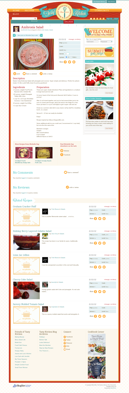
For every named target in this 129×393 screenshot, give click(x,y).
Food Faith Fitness (21, 345)
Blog (16, 14)
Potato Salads (81, 25)
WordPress (113, 388)
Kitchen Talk (43, 339)
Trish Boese (55, 209)
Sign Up (109, 18)
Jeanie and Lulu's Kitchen (23, 353)
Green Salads (38, 25)
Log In (116, 18)
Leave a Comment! (73, 172)
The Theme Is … (44, 351)
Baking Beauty (19, 337)
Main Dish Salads (55, 25)
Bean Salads (15, 25)
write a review (47, 73)
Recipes (29, 10)
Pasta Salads (72, 25)
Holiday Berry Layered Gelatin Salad (32, 231)
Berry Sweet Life (20, 339)
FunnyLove (18, 348)
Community (102, 10)
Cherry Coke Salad (22, 280)
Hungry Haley (19, 351)
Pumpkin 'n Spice (20, 362)
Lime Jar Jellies (21, 255)
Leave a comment (31, 73)
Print (18, 73)
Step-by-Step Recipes (46, 348)
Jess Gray (54, 233)
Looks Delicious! (44, 342)
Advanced (34, 21)
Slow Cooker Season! (94, 98)
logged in (24, 178)
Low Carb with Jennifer (22, 356)
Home (16, 10)
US (68, 57)
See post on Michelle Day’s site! (28, 35)
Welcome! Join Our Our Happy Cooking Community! (99, 33)
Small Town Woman (21, 367)
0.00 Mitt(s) (78, 39)
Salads (51, 30)
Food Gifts (89, 61)
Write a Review (74, 187)
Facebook (67, 155)
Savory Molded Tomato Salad (28, 304)
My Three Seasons (21, 359)
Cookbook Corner (96, 332)
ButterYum (18, 342)
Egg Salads (23, 25)
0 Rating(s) (71, 39)
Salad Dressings (90, 25)
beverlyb (54, 282)
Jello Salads (46, 25)
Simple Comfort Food (22, 364)
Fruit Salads (30, 25)
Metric (74, 57)
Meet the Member (45, 345)
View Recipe (109, 93)
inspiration (54, 307)
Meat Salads (64, 25)
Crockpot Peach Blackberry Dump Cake (22, 161)
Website (66, 151)
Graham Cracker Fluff (24, 207)
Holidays (42, 337)
